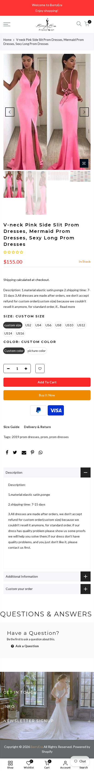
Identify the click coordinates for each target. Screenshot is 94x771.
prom (44, 437)
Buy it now (47, 395)
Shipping (9, 280)
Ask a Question (27, 646)
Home (7, 40)
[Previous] (9, 112)
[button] (13, 252)
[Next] (84, 112)
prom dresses (59, 437)
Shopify (47, 751)
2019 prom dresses (25, 437)
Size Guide (11, 427)
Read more (67, 307)
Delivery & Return (37, 427)
